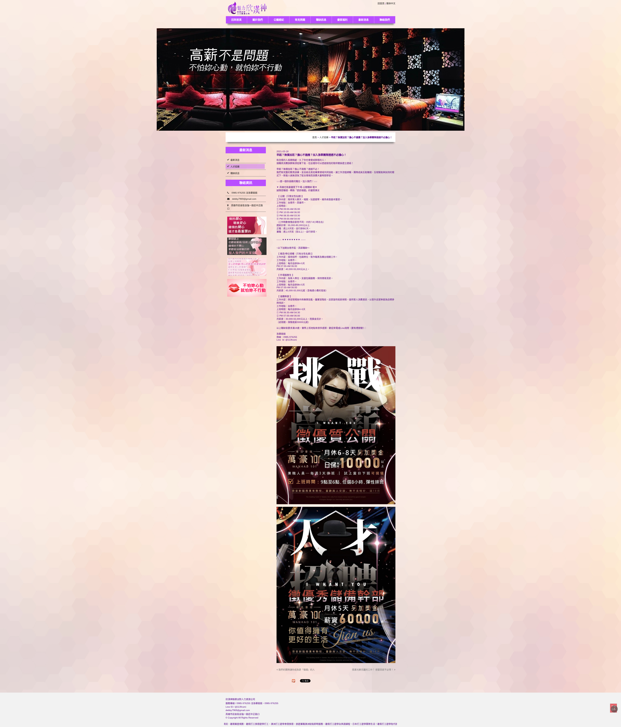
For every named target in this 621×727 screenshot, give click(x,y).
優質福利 (342, 19)
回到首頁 (236, 19)
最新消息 (363, 19)
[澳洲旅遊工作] (247, 288)
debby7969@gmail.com (242, 199)
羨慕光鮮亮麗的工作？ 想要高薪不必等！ (373, 669)
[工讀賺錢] (247, 267)
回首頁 (381, 3)
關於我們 (257, 19)
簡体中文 (390, 3)
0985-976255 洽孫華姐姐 (243, 192)
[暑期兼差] (247, 246)
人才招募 (323, 137)
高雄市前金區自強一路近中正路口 (245, 207)
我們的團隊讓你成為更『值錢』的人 (296, 669)
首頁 (314, 137)
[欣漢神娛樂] (247, 7)
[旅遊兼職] (247, 225)
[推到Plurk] (293, 680)
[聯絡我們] (310, 79)
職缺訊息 (321, 19)
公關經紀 (279, 19)
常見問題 (300, 19)
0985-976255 (271, 703)
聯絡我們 (385, 19)
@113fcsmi (240, 707)
